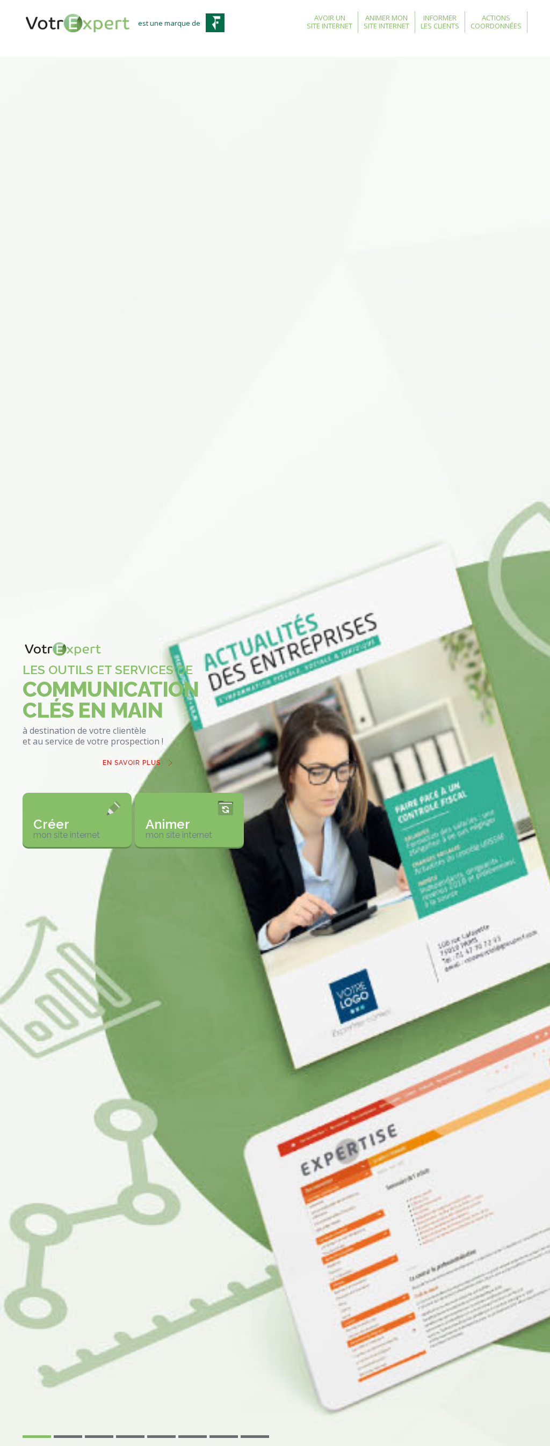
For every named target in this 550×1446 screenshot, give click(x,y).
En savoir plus (132, 762)
